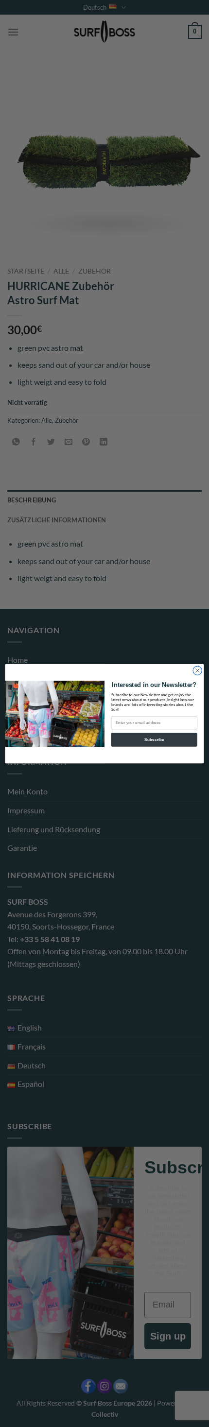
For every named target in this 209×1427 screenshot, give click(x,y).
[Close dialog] (197, 670)
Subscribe (154, 739)
